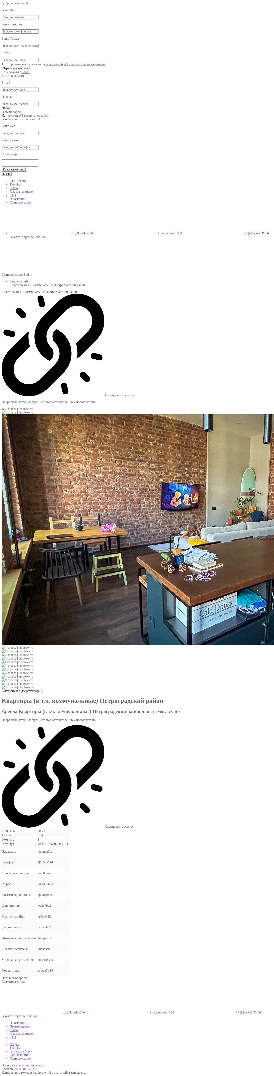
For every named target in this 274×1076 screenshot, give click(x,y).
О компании (18, 199)
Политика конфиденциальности (24, 1065)
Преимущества (20, 1026)
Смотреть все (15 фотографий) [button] (22, 691)
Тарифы (15, 184)
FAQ (13, 195)
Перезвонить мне (13, 169)
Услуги (14, 1044)
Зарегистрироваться (15, 68)
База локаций (19, 281)
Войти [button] (27, 274)
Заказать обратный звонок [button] (28, 237)
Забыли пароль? (12, 112)
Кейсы (14, 188)
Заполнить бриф (21, 1051)
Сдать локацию (20, 202)
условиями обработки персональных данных (75, 64)
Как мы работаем (21, 191)
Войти (25, 72)
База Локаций (19, 181)
